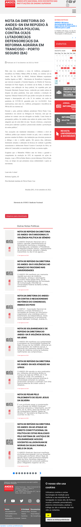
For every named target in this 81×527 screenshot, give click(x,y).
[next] (75, 50)
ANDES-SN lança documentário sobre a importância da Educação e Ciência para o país (66, 25)
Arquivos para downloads (16, 216)
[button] (72, 38)
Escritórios (24, 516)
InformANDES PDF (10, 511)
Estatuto (23, 518)
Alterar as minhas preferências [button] (58, 519)
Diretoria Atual (25, 511)
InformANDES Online (11, 513)
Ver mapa (39, 491)
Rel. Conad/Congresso (37, 516)
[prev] (73, 50)
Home (7, 509)
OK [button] (48, 515)
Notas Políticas (35, 513)
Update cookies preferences (11, 526)
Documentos (35, 509)
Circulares (34, 511)
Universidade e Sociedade (12, 518)
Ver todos (75, 109)
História (23, 513)
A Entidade (25, 509)
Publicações (8, 516)
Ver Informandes (72, 123)
